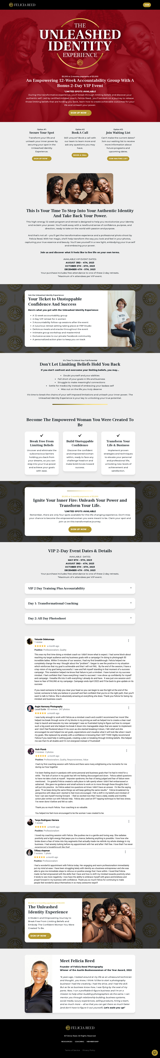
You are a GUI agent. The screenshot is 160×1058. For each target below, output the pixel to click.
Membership (93, 1041)
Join (147, 5)
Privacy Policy (89, 1050)
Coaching (79, 1041)
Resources (66, 1041)
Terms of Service (72, 1050)
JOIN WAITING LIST (118, 158)
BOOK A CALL (80, 155)
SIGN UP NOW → (80, 113)
